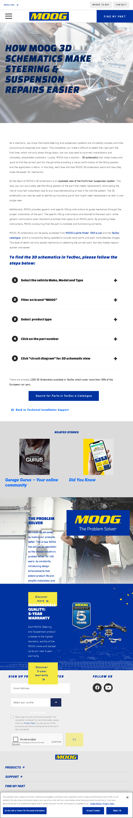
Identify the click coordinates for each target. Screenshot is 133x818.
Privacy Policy (29, 723)
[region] (66, 805)
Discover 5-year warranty (41, 671)
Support (12, 777)
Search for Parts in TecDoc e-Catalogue (64, 395)
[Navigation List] (8, 16)
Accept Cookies (93, 811)
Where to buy (100, 4)
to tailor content (38, 712)
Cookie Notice (96, 804)
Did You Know (82, 479)
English (9, 5)
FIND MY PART (15, 786)
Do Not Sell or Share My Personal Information (25, 811)
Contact (121, 4)
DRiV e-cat (96, 232)
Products (13, 767)
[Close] (127, 797)
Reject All (117, 811)
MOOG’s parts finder (77, 232)
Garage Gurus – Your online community (31, 482)
